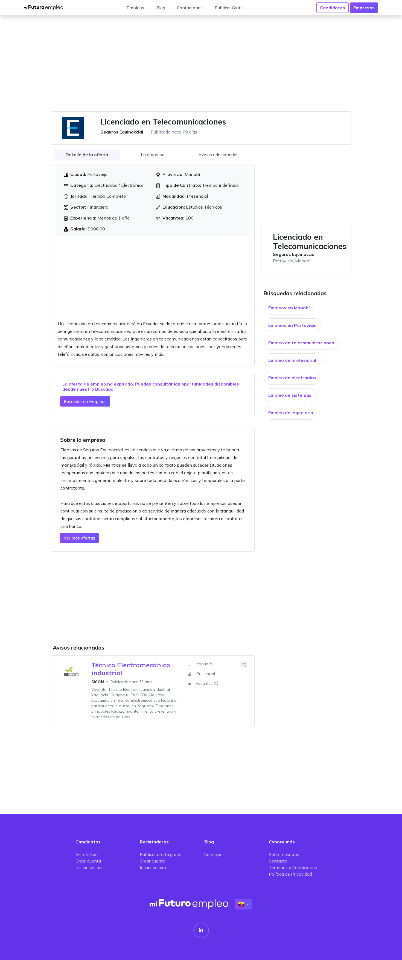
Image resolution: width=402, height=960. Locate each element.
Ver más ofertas (79, 538)
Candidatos (332, 7)
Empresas (364, 7)
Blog (160, 7)
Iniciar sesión (88, 867)
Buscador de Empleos (85, 401)
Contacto (278, 861)
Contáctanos (190, 7)
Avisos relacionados (218, 154)
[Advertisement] (201, 66)
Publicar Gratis (229, 7)
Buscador (105, 389)
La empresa (152, 154)
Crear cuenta (88, 861)
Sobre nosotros (284, 854)
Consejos (213, 854)
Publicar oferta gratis (160, 854)
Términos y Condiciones (293, 867)
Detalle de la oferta (87, 154)
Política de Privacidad (290, 874)
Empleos (135, 7)
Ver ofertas (86, 854)
